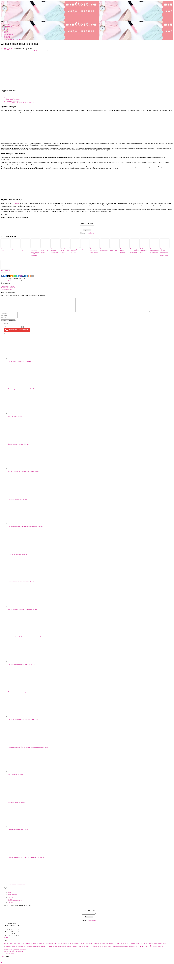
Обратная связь (9, 953)
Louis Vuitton (75, 943)
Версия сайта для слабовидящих (19, 329)
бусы (37, 50)
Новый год (147, 943)
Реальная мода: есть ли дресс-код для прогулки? (45, 250)
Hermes (67, 943)
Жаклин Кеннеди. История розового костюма (65, 250)
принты (146, 946)
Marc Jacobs (84, 943)
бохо (15, 946)
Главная (6, 24)
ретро (155, 946)
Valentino (106, 943)
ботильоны (9, 946)
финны (42, 50)
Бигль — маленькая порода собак (5, 271)
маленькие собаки (106, 946)
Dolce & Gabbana (39, 943)
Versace (113, 943)
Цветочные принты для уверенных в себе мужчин (75, 250)
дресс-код (54, 946)
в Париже (17, 203)
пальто (121, 946)
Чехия (153, 943)
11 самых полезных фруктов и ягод (114, 249)
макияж (96, 946)
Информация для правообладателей (15, 949)
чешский (50, 50)
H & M (61, 943)
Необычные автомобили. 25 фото (143, 250)
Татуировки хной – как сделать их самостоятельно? (94, 250)
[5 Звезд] (5, 278)
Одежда (6, 29)
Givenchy (48, 943)
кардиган (69, 946)
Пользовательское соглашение (13, 951)
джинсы (44, 946)
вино (19, 946)
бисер (33, 50)
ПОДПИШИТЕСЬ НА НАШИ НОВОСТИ (24, 102)
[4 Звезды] (4, 278)
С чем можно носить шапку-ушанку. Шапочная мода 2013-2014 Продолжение (35, 252)
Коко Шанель (138, 943)
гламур (30, 946)
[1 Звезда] (1, 278)
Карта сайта (8, 26)
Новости (7, 36)
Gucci (54, 943)
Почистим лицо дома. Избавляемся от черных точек (154, 250)
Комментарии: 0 (17, 50)
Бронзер (129, 943)
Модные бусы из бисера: (13, 99)
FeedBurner (91, 233)
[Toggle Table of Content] (2, 95)
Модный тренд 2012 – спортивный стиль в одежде (134, 250)
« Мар (6, 937)
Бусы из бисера (10, 98)
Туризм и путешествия (15, 39)
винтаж (24, 946)
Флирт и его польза (84, 249)
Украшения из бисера (12, 101)
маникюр (116, 946)
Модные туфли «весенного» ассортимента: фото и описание (55, 251)
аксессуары (160, 943)
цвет (46, 50)
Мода (6, 28)
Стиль (6, 33)
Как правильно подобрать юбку (104, 249)
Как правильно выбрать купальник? (123, 250)
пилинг (127, 946)
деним (36, 946)
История (7, 37)
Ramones (98, 943)
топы (160, 946)
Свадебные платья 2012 (15, 249)
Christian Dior (23, 943)
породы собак (135, 946)
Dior (30, 943)
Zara (124, 943)
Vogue (119, 943)
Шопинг (7, 31)
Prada (91, 943)
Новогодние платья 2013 (25, 249)
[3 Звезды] (3, 278)
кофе (81, 946)
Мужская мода (8, 34)
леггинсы (88, 946)
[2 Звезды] (2, 278)
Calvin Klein (8, 943)
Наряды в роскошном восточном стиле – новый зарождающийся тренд (164, 253)
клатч (76, 946)
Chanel (15, 943)
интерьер (62, 946)
